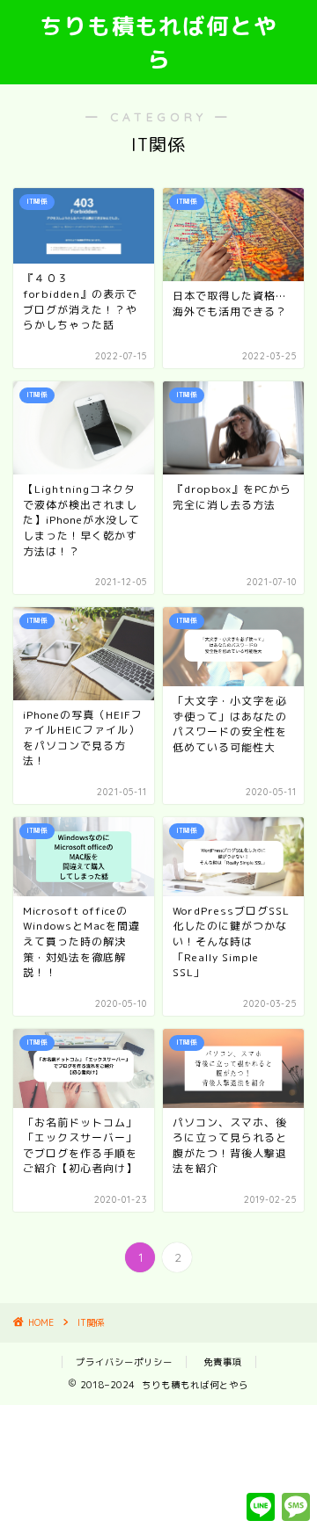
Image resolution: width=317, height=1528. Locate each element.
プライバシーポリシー (124, 1362)
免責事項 (222, 1362)
